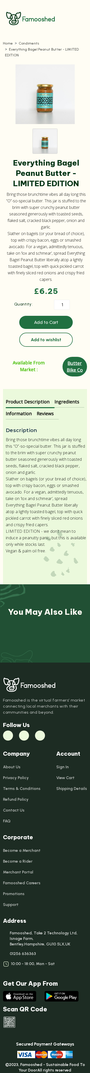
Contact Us (13, 810)
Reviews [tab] (45, 413)
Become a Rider (17, 861)
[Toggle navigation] (80, 18)
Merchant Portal (18, 872)
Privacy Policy (16, 777)
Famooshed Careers (21, 882)
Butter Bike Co (75, 366)
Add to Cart (46, 322)
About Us (11, 766)
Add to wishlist (46, 339)
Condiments (29, 43)
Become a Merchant (21, 850)
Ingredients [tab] (66, 402)
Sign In (62, 766)
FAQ (6, 821)
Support (10, 904)
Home (8, 43)
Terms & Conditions (21, 788)
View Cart (65, 777)
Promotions (13, 893)
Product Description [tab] (28, 402)
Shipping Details (71, 788)
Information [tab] (19, 413)
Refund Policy (15, 799)
